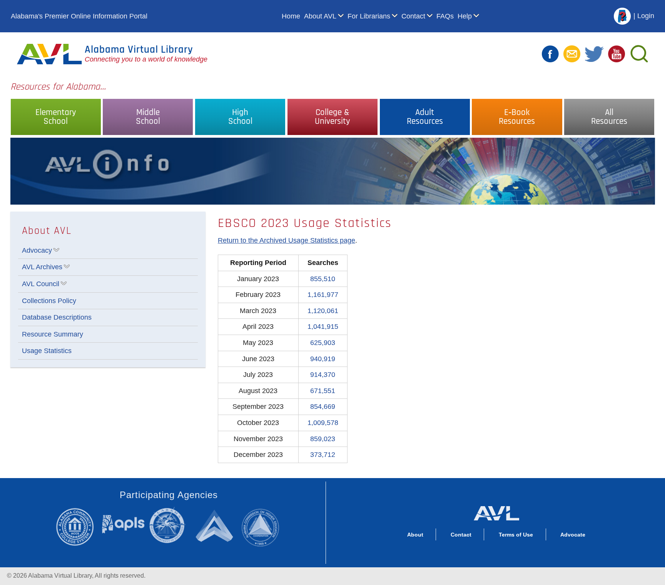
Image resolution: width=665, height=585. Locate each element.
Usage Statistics (47, 351)
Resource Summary (52, 334)
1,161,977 (322, 294)
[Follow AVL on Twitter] (594, 53)
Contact (413, 16)
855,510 (322, 279)
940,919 (322, 359)
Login (645, 16)
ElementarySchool (55, 117)
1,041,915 (322, 326)
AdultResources (425, 117)
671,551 (322, 391)
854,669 (322, 406)
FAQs (445, 16)
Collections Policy (49, 301)
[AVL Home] (496, 511)
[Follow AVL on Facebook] (550, 53)
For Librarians (369, 16)
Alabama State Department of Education (169, 525)
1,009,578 (322, 423)
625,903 (322, 343)
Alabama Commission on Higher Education (263, 526)
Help (465, 16)
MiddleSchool (148, 117)
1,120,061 (322, 311)
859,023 (322, 439)
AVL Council (40, 284)
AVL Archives (42, 267)
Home (291, 16)
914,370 (322, 374)
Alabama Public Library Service (123, 524)
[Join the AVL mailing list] (572, 53)
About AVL (320, 16)
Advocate (572, 535)
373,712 (322, 454)
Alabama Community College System (78, 526)
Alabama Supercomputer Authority (215, 525)
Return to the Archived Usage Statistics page (286, 240)
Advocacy (37, 250)
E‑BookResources (517, 117)
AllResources (609, 117)
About (415, 535)
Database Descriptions (57, 317)
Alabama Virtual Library (139, 49)
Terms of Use (516, 535)
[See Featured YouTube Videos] (616, 53)
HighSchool (240, 117)
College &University (332, 117)
